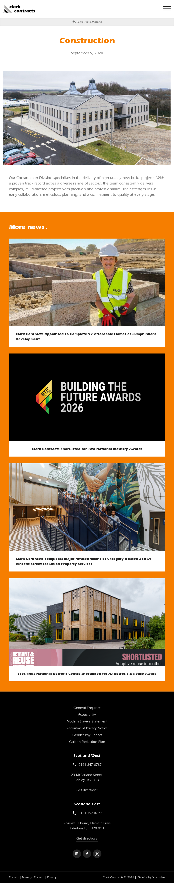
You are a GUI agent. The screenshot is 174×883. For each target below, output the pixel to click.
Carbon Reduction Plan (87, 742)
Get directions (87, 790)
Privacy (51, 877)
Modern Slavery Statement (87, 721)
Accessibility (87, 715)
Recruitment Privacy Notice (87, 728)
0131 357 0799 (90, 813)
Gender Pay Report (87, 735)
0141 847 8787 (90, 765)
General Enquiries (87, 708)
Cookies (14, 877)
